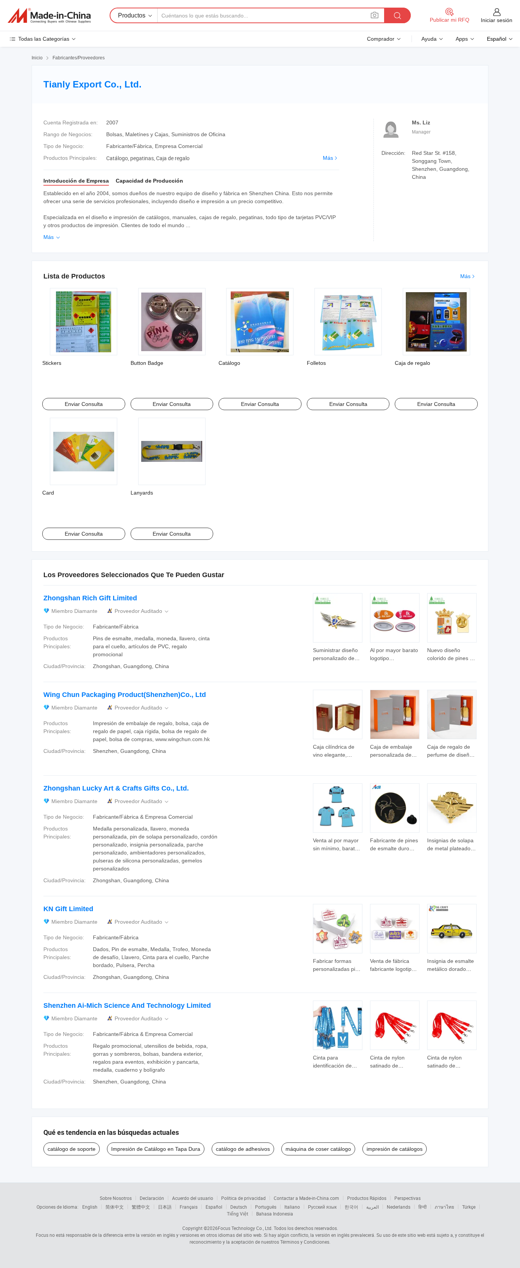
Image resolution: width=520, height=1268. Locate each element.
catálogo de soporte (72, 1149)
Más (328, 158)
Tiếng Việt (237, 1214)
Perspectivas (407, 1198)
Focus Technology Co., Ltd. (245, 1228)
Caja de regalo (412, 363)
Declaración (152, 1198)
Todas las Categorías (43, 39)
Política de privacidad (243, 1198)
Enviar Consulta (84, 404)
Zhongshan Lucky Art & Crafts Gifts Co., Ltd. (116, 788)
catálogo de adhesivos (243, 1149)
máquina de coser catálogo (318, 1149)
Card (48, 493)
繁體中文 (141, 1207)
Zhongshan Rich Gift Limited (90, 598)
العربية (372, 1207)
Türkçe (468, 1207)
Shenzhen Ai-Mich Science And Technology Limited (127, 1005)
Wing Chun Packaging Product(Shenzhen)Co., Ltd (124, 694)
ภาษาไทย (444, 1207)
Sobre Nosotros (116, 1198)
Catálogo (229, 363)
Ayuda (429, 39)
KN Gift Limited (68, 909)
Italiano (292, 1207)
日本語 (165, 1207)
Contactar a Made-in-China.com (306, 1198)
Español (214, 1207)
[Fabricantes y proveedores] (49, 16)
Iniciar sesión (496, 20)
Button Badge (147, 363)
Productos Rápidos (366, 1198)
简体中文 (114, 1207)
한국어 (351, 1207)
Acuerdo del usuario (192, 1198)
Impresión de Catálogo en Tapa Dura (155, 1149)
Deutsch (238, 1207)
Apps (462, 39)
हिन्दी (422, 1207)
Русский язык (322, 1207)
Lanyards (142, 493)
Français (189, 1207)
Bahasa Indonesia (274, 1214)
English (89, 1207)
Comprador (380, 39)
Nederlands (398, 1207)
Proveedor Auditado (142, 611)
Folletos (316, 363)
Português (265, 1207)
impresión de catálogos (395, 1149)
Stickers (51, 363)
